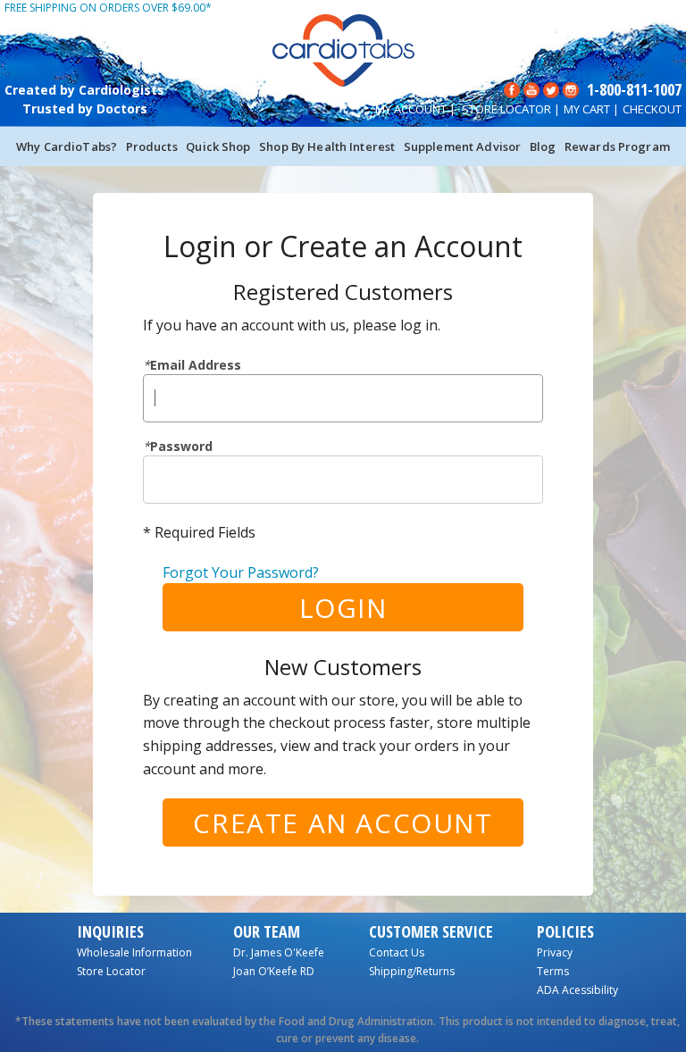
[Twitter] (551, 88)
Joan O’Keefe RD (273, 971)
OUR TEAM (266, 931)
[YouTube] (531, 88)
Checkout (652, 109)
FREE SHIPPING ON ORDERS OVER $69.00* (108, 7)
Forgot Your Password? (241, 572)
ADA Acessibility (577, 990)
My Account (411, 109)
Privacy (555, 952)
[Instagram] (571, 88)
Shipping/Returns (412, 971)
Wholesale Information (134, 952)
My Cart (587, 109)
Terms (553, 971)
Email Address (192, 364)
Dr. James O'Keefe (278, 952)
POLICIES (565, 931)
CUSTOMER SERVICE (431, 931)
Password (178, 446)
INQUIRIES (110, 931)
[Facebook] (512, 88)
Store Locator (506, 109)
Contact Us (396, 952)
